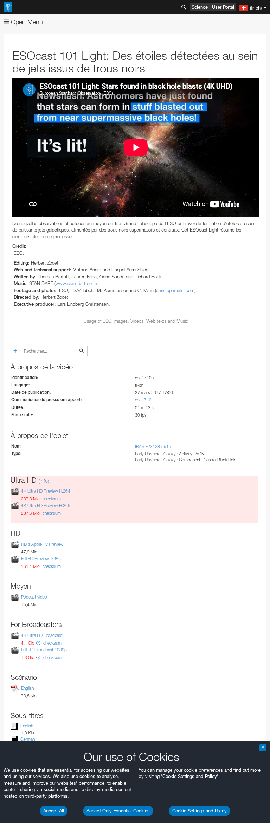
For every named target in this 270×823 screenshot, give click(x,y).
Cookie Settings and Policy (199, 810)
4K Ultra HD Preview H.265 (45, 505)
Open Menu (26, 22)
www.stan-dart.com (76, 283)
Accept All (53, 810)
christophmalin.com (175, 290)
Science (200, 7)
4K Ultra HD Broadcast (42, 635)
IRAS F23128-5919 (153, 446)
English (27, 688)
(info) (44, 481)
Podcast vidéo (34, 597)
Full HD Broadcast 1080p (44, 649)
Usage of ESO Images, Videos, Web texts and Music (136, 321)
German (27, 739)
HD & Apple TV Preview (42, 544)
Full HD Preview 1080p (41, 558)
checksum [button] (51, 498)
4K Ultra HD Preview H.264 (45, 491)
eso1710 (143, 400)
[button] (38, 643)
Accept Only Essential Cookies (118, 810)
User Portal (223, 7)
